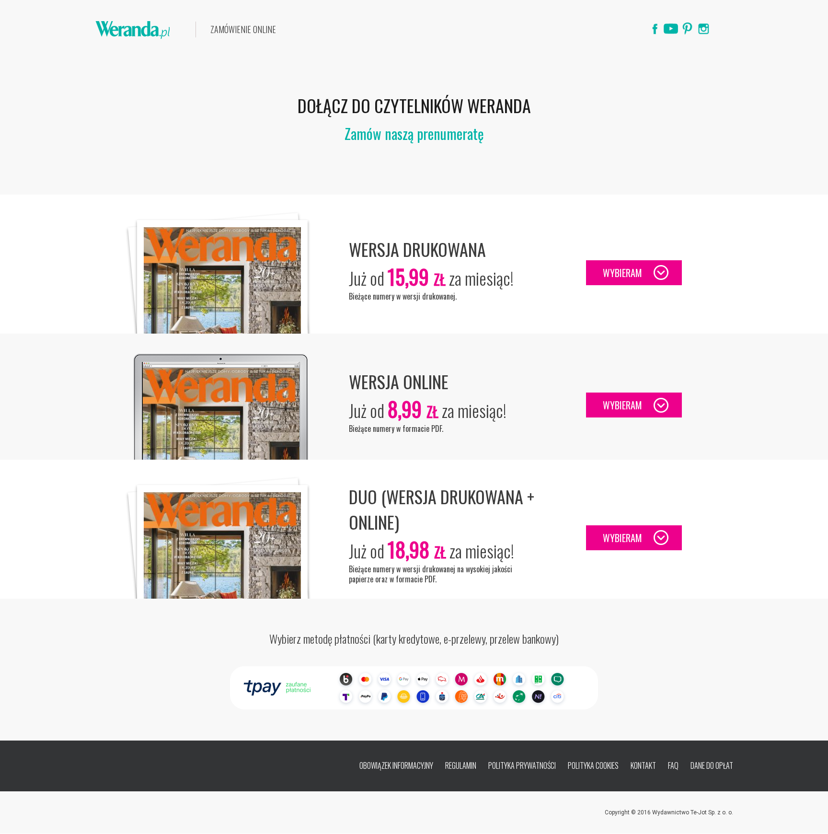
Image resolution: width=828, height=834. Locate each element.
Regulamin (460, 765)
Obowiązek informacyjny (396, 765)
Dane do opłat (711, 765)
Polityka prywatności (522, 765)
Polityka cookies (593, 765)
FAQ (673, 765)
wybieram (622, 273)
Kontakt (643, 765)
